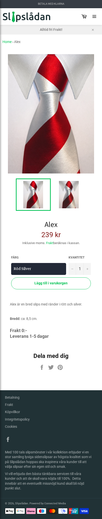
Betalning (12, 397)
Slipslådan (21, 503)
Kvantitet (76, 257)
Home (7, 42)
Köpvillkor (12, 412)
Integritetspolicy (17, 419)
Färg (15, 257)
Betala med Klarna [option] (51, 4)
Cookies (11, 427)
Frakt (49, 243)
